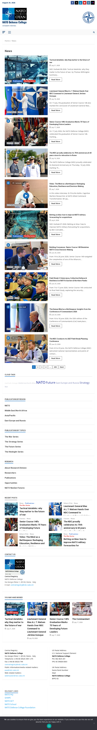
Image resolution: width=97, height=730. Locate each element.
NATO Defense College (14, 22)
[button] (3, 32)
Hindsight (15, 383)
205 (55, 367)
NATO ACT (9, 701)
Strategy (85, 382)
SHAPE (8, 697)
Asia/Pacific (8, 383)
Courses (10, 143)
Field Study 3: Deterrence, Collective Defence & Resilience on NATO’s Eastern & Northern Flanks (26, 286)
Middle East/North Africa (27, 383)
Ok (49, 726)
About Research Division (15, 468)
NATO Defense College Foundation (20, 707)
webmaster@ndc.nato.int (15, 676)
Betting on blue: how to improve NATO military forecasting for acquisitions (26, 224)
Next (62, 367)
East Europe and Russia (67, 382)
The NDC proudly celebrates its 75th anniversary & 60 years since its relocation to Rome (26, 162)
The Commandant (81, 619)
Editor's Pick (11, 112)
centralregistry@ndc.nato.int (22, 585)
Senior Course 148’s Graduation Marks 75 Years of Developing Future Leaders (26, 131)
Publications (17, 81)
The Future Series (13, 447)
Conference (11, 329)
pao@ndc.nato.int (12, 670)
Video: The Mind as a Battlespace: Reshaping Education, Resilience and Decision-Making (26, 193)
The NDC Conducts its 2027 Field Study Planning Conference (26, 348)
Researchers (10, 473)
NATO (40, 382)
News (9, 81)
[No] (94, 723)
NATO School (10, 704)
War (6, 387)
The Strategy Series (14, 442)
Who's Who (79, 613)
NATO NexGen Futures (15, 488)
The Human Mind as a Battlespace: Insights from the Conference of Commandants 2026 (26, 317)
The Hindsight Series (14, 452)
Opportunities (11, 483)
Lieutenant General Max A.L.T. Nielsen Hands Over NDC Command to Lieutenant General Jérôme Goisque (26, 100)
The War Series (29, 81)
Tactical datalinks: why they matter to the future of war (26, 70)
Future (50, 382)
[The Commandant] (82, 608)
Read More (56, 80)
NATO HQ (9, 694)
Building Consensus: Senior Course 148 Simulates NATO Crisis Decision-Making (26, 255)
